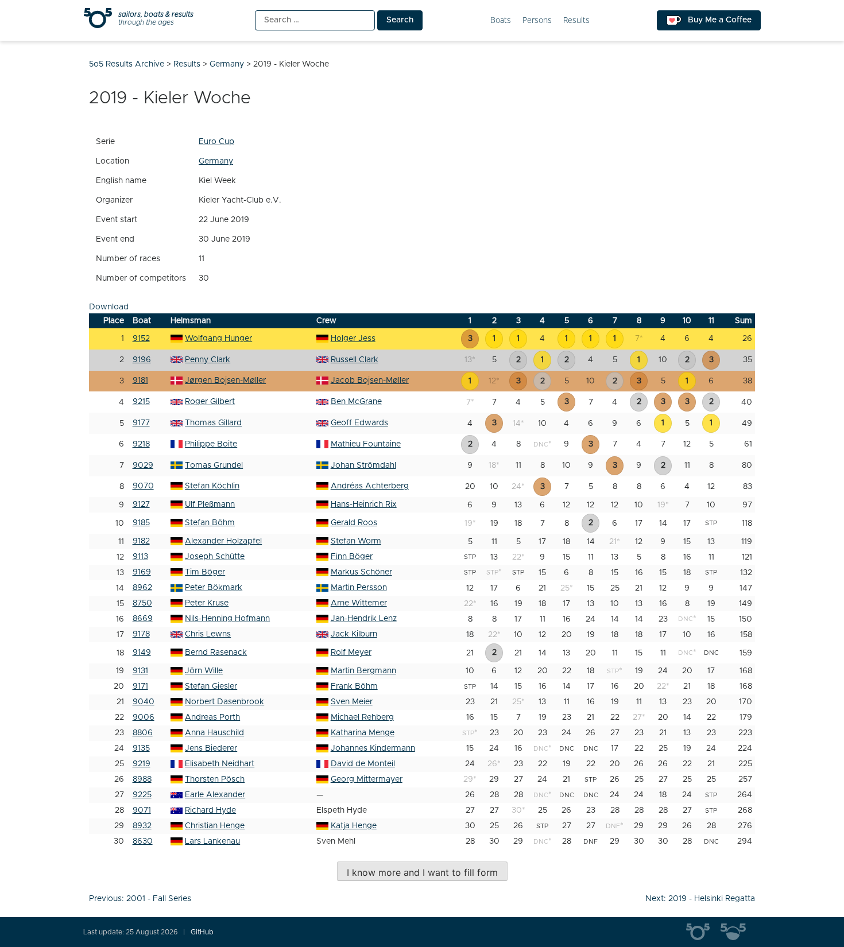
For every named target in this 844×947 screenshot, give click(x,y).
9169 (142, 572)
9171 (140, 686)
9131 (140, 671)
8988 (142, 779)
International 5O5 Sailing (703, 932)
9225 (142, 795)
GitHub (202, 932)
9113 (140, 557)
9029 (143, 465)
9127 (141, 504)
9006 (143, 717)
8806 (143, 733)
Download (109, 307)
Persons (537, 20)
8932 (142, 826)
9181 (140, 381)
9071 (142, 810)
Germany (216, 161)
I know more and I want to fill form (422, 872)
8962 (142, 588)
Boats (500, 20)
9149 (142, 653)
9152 (141, 339)
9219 (141, 764)
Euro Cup (216, 142)
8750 (142, 603)
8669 (143, 619)
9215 (141, 402)
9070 (143, 486)
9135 (141, 748)
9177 (141, 423)
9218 (141, 444)
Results (576, 20)
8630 (143, 841)
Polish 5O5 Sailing (738, 932)
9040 (143, 702)
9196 (142, 360)
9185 (141, 523)
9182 (141, 541)
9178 (141, 634)
